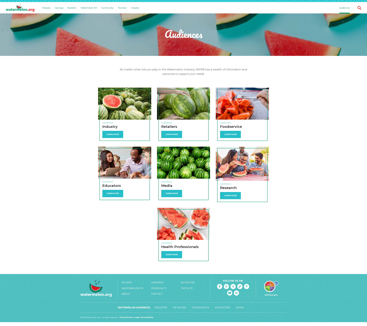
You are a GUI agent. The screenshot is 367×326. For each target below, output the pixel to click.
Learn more (230, 195)
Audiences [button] (344, 8)
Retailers (179, 307)
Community (158, 288)
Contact (157, 294)
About (126, 294)
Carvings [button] (59, 8)
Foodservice (200, 307)
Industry (135, 8)
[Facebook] (219, 286)
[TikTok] (239, 286)
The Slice (187, 288)
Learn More (113, 134)
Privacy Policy (126, 317)
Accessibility (147, 317)
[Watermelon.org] (20, 8)
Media (240, 307)
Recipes (127, 282)
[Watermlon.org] (96, 288)
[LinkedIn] (236, 293)
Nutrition (188, 282)
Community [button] (107, 8)
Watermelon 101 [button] (89, 8)
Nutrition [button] (72, 8)
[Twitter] (233, 286)
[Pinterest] (246, 286)
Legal (137, 317)
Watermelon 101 (132, 288)
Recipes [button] (46, 8)
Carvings (157, 282)
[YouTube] (229, 293)
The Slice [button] (122, 8)
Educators (222, 307)
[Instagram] (226, 286)
